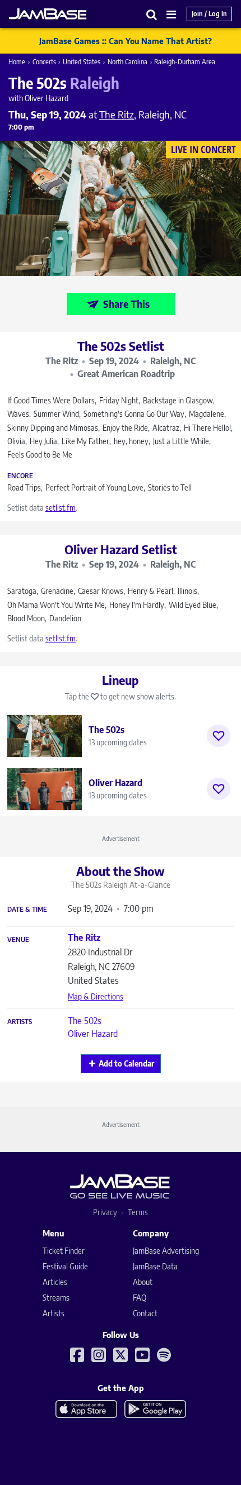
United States (81, 62)
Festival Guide (65, 1266)
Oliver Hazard (93, 1033)
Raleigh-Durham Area (184, 62)
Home (16, 62)
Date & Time (27, 909)
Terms (138, 1212)
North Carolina (127, 62)
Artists (19, 1021)
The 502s (84, 1020)
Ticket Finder (64, 1250)
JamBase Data (155, 1266)
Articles (55, 1282)
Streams (56, 1297)
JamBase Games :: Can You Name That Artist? (125, 41)
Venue (18, 939)
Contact (145, 1313)
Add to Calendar (126, 1063)
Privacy (105, 1212)
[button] (151, 14)
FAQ (139, 1297)
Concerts (44, 62)
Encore (20, 476)
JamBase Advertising (166, 1250)
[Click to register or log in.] (218, 736)
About (142, 1282)
